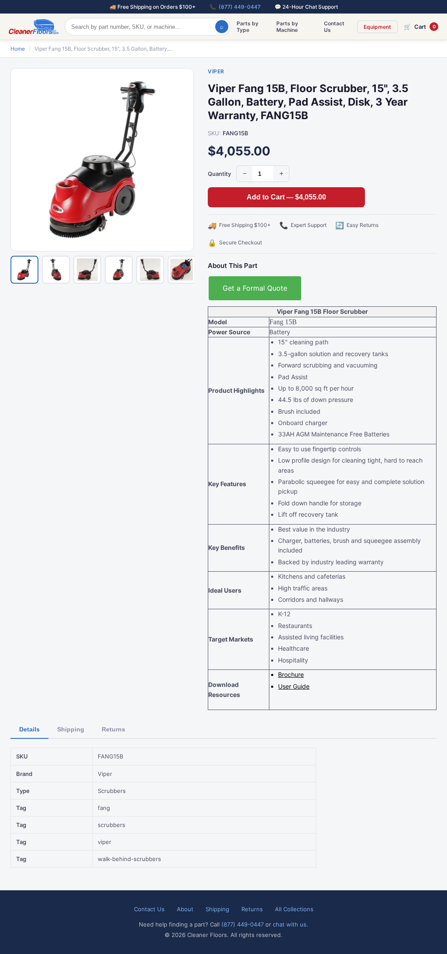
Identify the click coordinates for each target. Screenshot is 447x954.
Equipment (377, 27)
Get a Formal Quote (255, 288)
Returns (113, 729)
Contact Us (334, 26)
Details (29, 729)
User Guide (293, 686)
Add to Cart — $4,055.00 (286, 197)
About (185, 909)
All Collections (294, 909)
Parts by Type (247, 26)
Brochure (291, 674)
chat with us (289, 924)
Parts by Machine (287, 26)
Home (17, 48)
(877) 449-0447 (240, 6)
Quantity (219, 173)
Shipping (70, 729)
